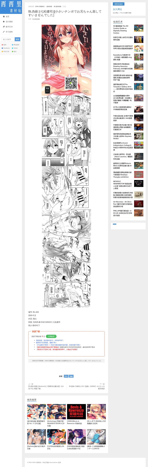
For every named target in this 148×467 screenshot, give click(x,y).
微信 (15, 51)
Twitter (16, 48)
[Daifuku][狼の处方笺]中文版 (36, 447)
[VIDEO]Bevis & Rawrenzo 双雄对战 (74, 422)
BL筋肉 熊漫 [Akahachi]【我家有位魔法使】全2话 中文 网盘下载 (46, 387)
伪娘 (71, 376)
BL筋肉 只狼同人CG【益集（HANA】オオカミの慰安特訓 (87, 387)
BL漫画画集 (57, 6)
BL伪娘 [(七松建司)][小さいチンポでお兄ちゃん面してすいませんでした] (65, 13)
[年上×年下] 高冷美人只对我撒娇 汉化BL (96, 422)
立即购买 (51, 336)
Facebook (6, 48)
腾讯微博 (16, 45)
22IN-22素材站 (11, 7)
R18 (66, 376)
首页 (7, 16)
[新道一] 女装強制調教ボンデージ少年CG (96, 447)
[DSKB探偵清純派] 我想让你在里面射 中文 (76, 447)
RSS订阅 (6, 51)
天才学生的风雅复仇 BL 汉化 (55, 447)
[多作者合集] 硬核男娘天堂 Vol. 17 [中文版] (36, 422)
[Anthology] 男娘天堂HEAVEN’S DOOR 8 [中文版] (56, 423)
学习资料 (9, 31)
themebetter (54, 462)
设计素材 (9, 21)
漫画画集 (49, 6)
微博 (4, 45)
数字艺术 (9, 26)
